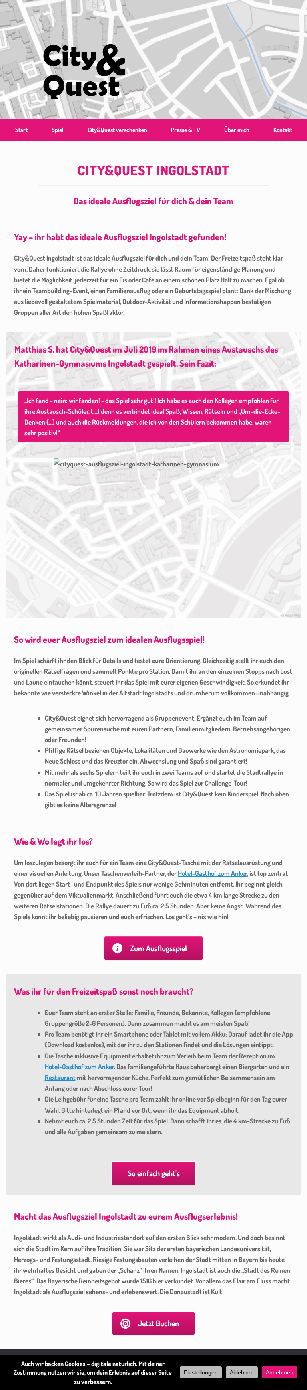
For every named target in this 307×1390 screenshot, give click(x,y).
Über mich (236, 130)
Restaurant (60, 1077)
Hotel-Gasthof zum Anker (212, 873)
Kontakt (282, 130)
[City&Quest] (84, 59)
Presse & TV (185, 130)
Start (21, 130)
